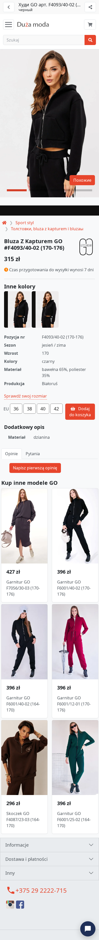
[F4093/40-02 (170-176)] (45, 309)
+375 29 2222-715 (41, 890)
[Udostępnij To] (90, 7)
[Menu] (8, 24)
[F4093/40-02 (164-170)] (17, 309)
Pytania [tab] (33, 453)
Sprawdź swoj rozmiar (25, 396)
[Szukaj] (90, 40)
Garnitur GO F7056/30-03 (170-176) (23, 588)
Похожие (82, 180)
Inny (10, 873)
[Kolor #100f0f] (49, 210)
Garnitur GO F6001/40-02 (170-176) (74, 588)
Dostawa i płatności (26, 859)
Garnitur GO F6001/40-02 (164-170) (23, 704)
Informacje (17, 845)
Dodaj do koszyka (80, 411)
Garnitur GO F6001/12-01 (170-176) (74, 704)
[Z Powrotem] (8, 7)
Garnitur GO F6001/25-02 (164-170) (74, 819)
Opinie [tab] (11, 453)
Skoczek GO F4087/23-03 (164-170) (23, 819)
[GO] (86, 247)
